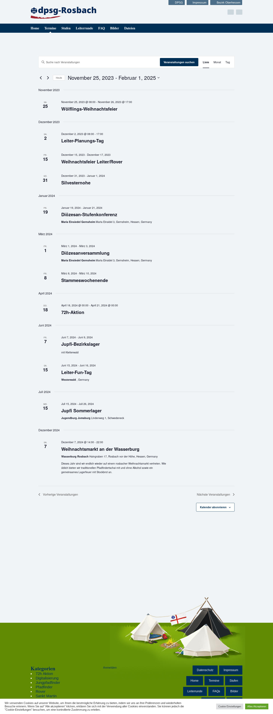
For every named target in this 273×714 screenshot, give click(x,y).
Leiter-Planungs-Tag (82, 140)
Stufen (66, 28)
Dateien (129, 28)
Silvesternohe (75, 182)
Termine (50, 28)
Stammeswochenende (84, 280)
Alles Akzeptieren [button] (256, 706)
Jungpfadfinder (48, 683)
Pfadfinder (44, 687)
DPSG (179, 2)
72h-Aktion (72, 312)
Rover (41, 691)
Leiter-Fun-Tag (76, 372)
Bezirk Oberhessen (228, 2)
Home (35, 28)
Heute (59, 77)
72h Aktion (44, 674)
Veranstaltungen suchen (179, 62)
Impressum (200, 2)
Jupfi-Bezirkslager (80, 344)
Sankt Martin (46, 696)
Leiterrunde (84, 28)
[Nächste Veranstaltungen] (48, 77)
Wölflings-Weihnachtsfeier (89, 109)
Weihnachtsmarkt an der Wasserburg (100, 449)
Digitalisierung (47, 678)
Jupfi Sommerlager (81, 410)
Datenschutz (205, 670)
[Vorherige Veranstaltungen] (40, 77)
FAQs (216, 691)
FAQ (101, 28)
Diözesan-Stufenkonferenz (89, 214)
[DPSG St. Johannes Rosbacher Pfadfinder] (64, 12)
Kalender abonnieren (213, 507)
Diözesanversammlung (85, 253)
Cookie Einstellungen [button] (229, 706)
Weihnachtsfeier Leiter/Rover (91, 161)
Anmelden (110, 667)
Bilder (114, 28)
